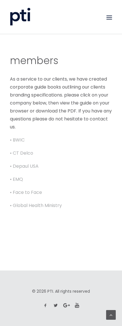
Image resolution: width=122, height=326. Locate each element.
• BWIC (17, 140)
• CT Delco (21, 153)
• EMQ (16, 179)
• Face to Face (26, 192)
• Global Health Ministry (36, 205)
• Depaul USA (24, 166)
